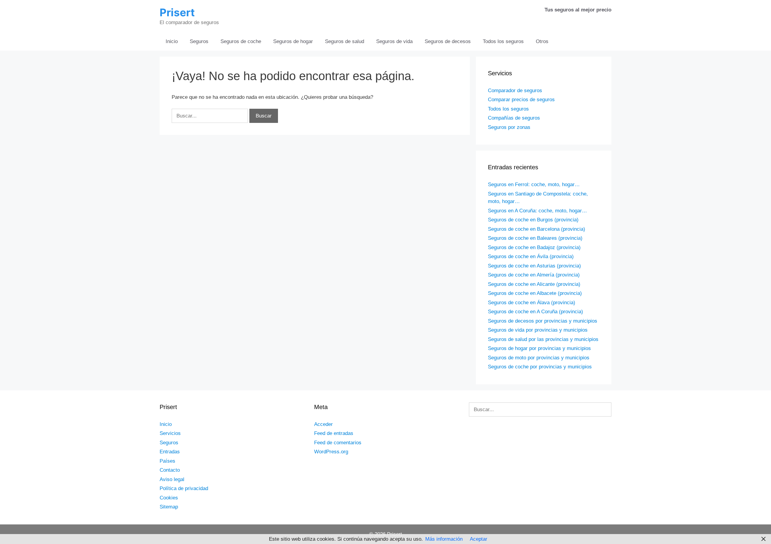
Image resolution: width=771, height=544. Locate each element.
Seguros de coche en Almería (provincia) (534, 275)
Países (167, 461)
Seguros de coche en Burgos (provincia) (533, 220)
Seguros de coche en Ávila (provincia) (531, 256)
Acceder (323, 424)
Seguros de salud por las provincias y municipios (543, 339)
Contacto (170, 470)
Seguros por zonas (509, 127)
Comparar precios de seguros (521, 99)
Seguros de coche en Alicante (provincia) (534, 284)
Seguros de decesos (448, 41)
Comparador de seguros (515, 90)
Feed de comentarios (337, 443)
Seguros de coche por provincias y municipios (540, 367)
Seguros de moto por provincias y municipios (538, 358)
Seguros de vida (394, 41)
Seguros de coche (240, 41)
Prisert (177, 12)
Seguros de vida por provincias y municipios (538, 330)
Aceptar (478, 539)
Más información (444, 539)
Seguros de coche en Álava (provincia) (531, 302)
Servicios (170, 433)
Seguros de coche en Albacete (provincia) (535, 293)
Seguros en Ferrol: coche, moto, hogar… (534, 184)
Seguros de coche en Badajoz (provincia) (534, 247)
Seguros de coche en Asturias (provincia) (534, 266)
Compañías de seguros (514, 118)
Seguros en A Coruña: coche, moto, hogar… (537, 211)
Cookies (169, 498)
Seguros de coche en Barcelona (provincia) (536, 229)
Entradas (170, 452)
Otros (542, 41)
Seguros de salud (344, 41)
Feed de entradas (333, 433)
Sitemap (169, 507)
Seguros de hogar (293, 41)
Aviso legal (172, 479)
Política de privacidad (184, 488)
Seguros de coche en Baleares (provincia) (535, 238)
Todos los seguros (503, 41)
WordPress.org (331, 452)
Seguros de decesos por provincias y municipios (542, 321)
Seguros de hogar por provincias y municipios (539, 348)
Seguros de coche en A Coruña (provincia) (535, 311)
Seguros (199, 41)
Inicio (172, 41)
